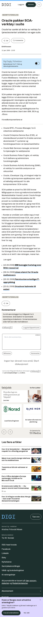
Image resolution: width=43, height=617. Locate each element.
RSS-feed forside (9, 545)
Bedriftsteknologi (10, 15)
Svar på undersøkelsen (11, 613)
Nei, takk (27, 613)
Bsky (4, 558)
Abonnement (7, 591)
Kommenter (19, 40)
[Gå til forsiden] (6, 4)
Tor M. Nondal (8, 538)
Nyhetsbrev (7, 562)
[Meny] (39, 4)
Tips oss (36, 517)
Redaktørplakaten (20, 583)
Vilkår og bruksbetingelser (13, 570)
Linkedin (5, 553)
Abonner (31, 4)
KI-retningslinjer (8, 575)
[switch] (37, 63)
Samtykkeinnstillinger (11, 566)
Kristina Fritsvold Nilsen (12, 529)
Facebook (6, 549)
